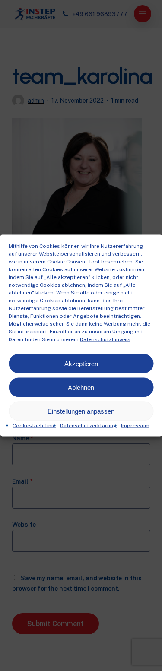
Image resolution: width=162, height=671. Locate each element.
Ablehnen (81, 387)
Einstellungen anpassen (81, 411)
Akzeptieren (81, 363)
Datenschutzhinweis (105, 339)
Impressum (135, 426)
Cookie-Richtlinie (34, 426)
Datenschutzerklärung (88, 426)
